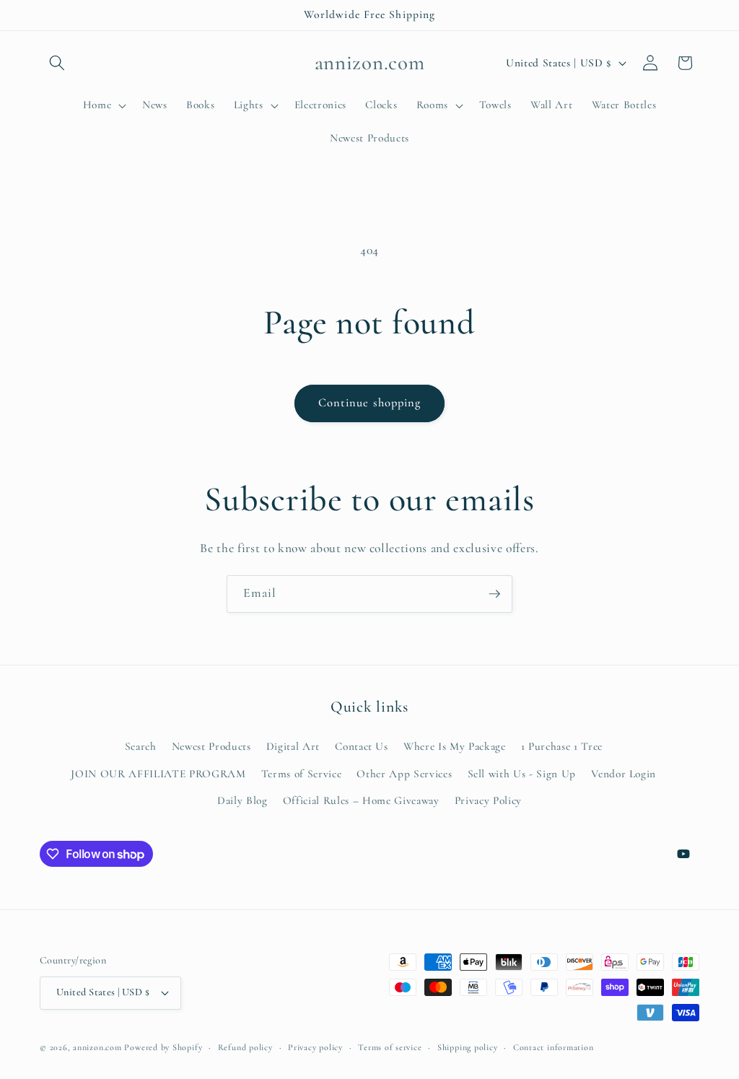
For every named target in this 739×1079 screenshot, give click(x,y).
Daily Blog (242, 800)
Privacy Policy (488, 800)
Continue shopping (369, 403)
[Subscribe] (494, 594)
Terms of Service (301, 773)
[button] (57, 62)
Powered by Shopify (163, 1047)
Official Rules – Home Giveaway (361, 800)
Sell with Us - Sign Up (522, 773)
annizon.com (97, 1047)
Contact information (553, 1047)
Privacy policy (315, 1047)
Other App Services (404, 773)
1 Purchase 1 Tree (562, 746)
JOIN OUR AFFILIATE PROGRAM (158, 773)
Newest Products (211, 746)
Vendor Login (623, 773)
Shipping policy (467, 1047)
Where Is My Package (454, 746)
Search (141, 746)
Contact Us (361, 746)
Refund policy (245, 1047)
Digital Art (293, 746)
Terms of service (389, 1047)
